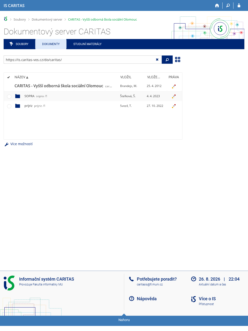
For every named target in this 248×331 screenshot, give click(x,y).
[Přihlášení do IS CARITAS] (238, 5)
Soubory (20, 19)
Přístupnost (206, 304)
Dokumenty (51, 44)
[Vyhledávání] (228, 5)
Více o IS (207, 298)
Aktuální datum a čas (212, 284)
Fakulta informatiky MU (48, 284)
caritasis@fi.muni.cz (150, 284)
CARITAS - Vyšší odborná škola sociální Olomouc (102, 19)
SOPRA (35, 96)
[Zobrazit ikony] (177, 59)
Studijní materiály (87, 44)
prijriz (35, 105)
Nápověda (147, 298)
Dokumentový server (47, 19)
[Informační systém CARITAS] (6, 19)
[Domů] (217, 5)
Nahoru (124, 320)
